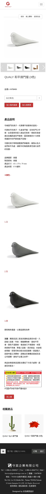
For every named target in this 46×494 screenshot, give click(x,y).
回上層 (9, 397)
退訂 (42, 451)
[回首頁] (11, 4)
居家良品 (37, 17)
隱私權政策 (23, 486)
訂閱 (35, 451)
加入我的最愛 (11, 105)
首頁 (22, 17)
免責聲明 (32, 486)
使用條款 (13, 486)
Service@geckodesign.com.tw (15, 473)
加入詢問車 (26, 105)
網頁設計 (30, 491)
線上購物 (29, 17)
